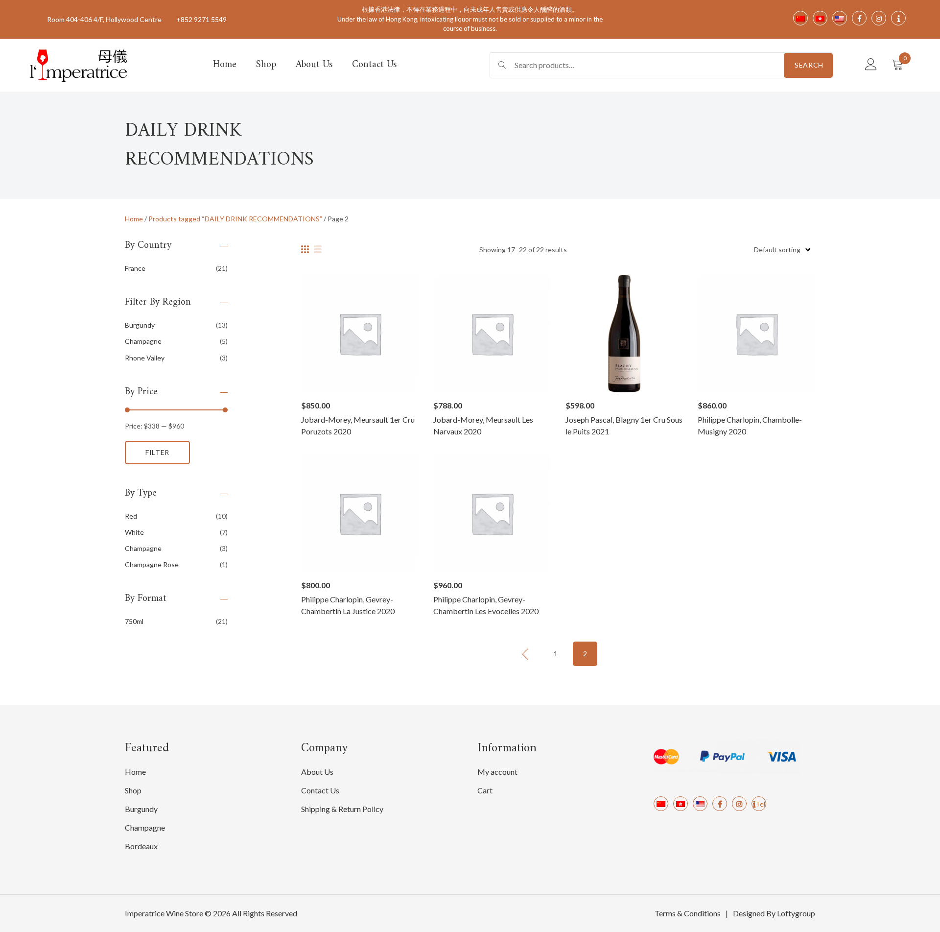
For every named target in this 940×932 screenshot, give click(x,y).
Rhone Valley (144, 358)
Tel (760, 804)
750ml (134, 621)
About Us (314, 64)
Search (809, 65)
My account (497, 771)
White (134, 532)
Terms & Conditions (688, 913)
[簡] (661, 803)
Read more (359, 333)
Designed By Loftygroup (774, 913)
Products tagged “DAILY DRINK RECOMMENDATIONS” (235, 219)
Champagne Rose (152, 564)
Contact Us (374, 64)
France (135, 268)
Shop (266, 64)
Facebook (719, 803)
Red (131, 516)
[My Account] (871, 64)
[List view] (318, 249)
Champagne (143, 341)
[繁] (680, 803)
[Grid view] (305, 249)
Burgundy (140, 325)
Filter (157, 452)
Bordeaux (141, 846)
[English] (700, 803)
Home (224, 64)
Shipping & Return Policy (342, 808)
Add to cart (624, 333)
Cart (485, 790)
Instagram (739, 803)
